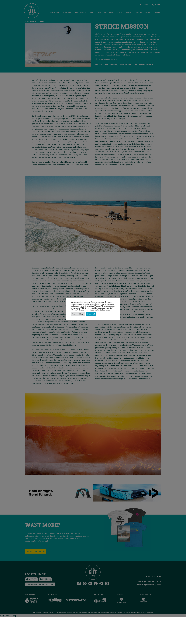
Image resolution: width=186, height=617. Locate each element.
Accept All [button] (91, 314)
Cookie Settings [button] (77, 314)
